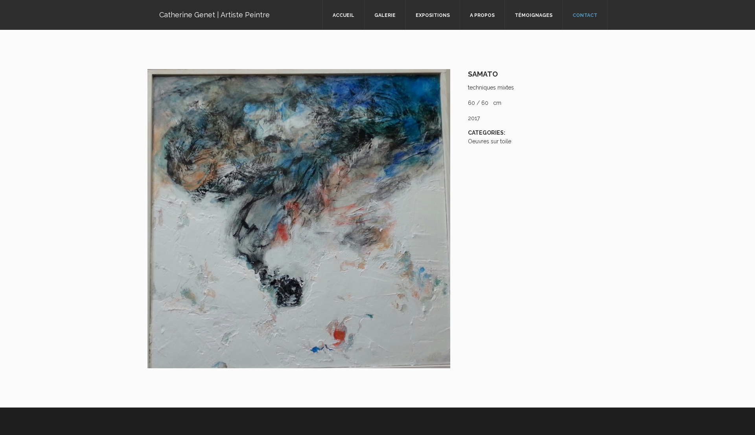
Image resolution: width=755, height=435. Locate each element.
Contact (585, 15)
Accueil (343, 15)
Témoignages (533, 15)
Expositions (433, 15)
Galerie (385, 15)
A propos (482, 15)
